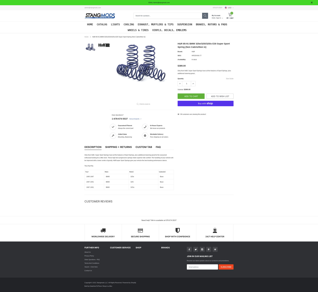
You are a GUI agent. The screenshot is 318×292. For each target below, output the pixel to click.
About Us (87, 252)
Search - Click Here (91, 267)
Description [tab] (92, 147)
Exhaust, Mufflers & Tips (156, 24)
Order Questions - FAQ (92, 259)
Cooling (129, 24)
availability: (182, 59)
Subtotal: (181, 89)
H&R (193, 51)
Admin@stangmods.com (92, 7)
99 (181, 114)
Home (90, 24)
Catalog (102, 24)
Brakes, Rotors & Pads (211, 24)
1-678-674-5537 (120, 118)
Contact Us (88, 271)
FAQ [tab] (158, 147)
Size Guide (230, 79)
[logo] (100, 16)
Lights (115, 24)
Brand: (180, 51)
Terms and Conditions (91, 263)
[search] (205, 16)
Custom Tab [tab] (144, 147)
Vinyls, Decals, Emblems (169, 30)
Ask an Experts (134, 119)
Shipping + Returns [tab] (118, 147)
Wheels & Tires (138, 30)
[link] (91, 47)
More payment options (206, 109)
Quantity (181, 79)
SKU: (179, 55)
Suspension (184, 24)
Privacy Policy (89, 256)
